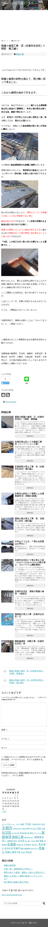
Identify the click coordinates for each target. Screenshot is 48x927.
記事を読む (30, 436)
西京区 (8, 848)
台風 (43, 828)
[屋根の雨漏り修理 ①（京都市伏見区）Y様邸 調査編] (7, 422)
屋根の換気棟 (10, 865)
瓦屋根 (11, 844)
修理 (28, 828)
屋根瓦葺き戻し (29, 837)
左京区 (21, 841)
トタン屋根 (20, 824)
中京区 (42, 824)
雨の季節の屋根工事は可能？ (16, 882)
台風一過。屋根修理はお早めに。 (18, 869)
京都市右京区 (17, 828)
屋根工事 (20, 54)
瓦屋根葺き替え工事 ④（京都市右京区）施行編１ (29, 467)
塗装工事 (16, 833)
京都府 (24, 828)
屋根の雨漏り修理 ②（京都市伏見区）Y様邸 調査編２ (26, 672)
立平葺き (27, 845)
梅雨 (37, 841)
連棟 (22, 848)
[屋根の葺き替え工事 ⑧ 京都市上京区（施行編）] (7, 524)
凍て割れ (33, 828)
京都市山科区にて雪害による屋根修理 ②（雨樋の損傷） (29, 494)
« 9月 (4, 812)
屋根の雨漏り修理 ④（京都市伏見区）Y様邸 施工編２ (26, 681)
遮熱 (32, 848)
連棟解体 (27, 848)
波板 (41, 841)
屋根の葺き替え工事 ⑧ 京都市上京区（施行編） (29, 519)
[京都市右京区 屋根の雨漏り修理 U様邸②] (7, 596)
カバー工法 (6, 824)
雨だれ (36, 848)
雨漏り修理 (10, 852)
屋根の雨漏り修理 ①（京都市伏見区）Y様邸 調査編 (29, 418)
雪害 (18, 852)
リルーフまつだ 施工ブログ (17, 3)
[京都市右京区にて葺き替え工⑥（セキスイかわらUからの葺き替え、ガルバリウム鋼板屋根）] (7, 565)
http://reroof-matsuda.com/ (12, 895)
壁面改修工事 (24, 833)
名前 (4, 730)
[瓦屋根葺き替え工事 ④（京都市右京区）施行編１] (7, 472)
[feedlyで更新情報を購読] (3, 395)
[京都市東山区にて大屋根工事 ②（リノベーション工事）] (7, 447)
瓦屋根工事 (19, 844)
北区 (39, 828)
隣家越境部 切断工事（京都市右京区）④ (29, 642)
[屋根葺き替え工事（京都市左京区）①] (7, 619)
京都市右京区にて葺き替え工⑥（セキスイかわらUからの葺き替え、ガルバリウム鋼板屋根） (30, 562)
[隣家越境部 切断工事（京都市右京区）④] (7, 646)
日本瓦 (33, 841)
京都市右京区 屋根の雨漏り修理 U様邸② (29, 592)
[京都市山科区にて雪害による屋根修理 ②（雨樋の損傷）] (7, 499)
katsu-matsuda (10, 402)
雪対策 (23, 852)
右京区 (6, 832)
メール (5, 739)
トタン (13, 824)
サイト (4, 748)
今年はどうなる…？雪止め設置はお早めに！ (29, 542)
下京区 (28, 824)
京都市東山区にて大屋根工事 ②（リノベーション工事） (29, 443)
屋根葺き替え (12, 841)
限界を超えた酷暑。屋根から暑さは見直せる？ (24, 872)
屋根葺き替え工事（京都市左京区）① (29, 615)
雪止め (28, 852)
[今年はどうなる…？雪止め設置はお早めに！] (7, 546)
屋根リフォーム (35, 833)
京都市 (7, 828)
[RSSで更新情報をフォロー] (8, 395)
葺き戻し (35, 845)
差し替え (28, 841)
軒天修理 (15, 848)
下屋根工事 (36, 824)
